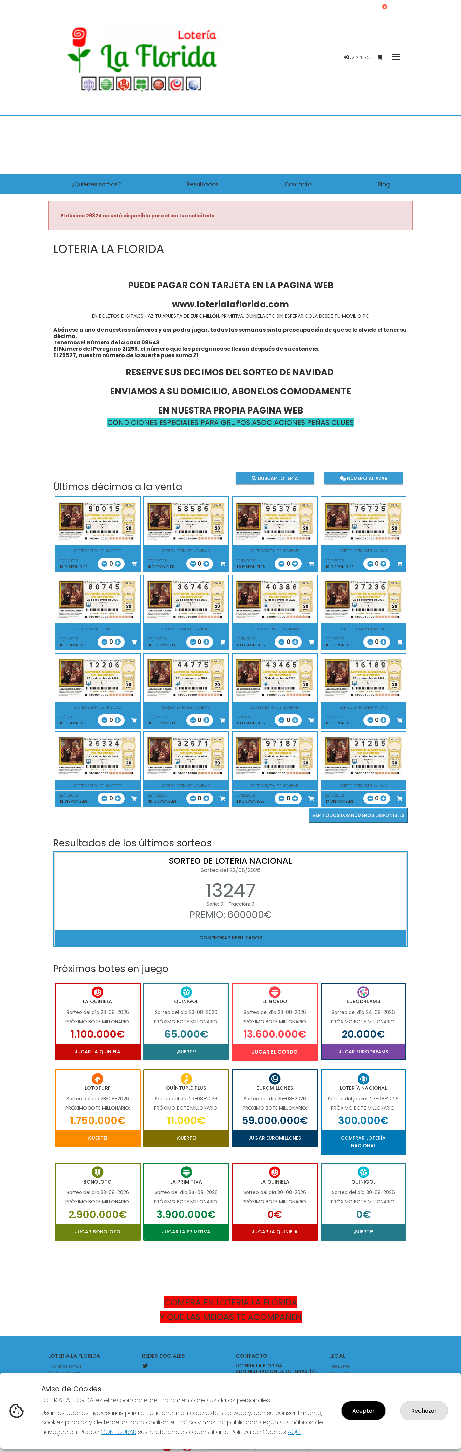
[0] (383, 57)
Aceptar (363, 1411)
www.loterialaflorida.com (230, 304)
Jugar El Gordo (275, 1051)
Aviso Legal (341, 1372)
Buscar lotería (277, 478)
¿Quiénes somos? (66, 1366)
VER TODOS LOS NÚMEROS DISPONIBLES (358, 815)
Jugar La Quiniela (97, 1051)
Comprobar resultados (230, 937)
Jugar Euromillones (274, 1138)
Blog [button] (384, 184)
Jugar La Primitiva (186, 1231)
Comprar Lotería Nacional (363, 1142)
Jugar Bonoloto (97, 1231)
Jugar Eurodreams (363, 1051)
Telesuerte (340, 1366)
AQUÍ (294, 1432)
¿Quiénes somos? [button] (96, 184)
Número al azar (366, 478)
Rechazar (424, 1411)
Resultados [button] (203, 184)
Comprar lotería (64, 1372)
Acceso (360, 57)
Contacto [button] (298, 184)
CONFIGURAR (118, 1432)
